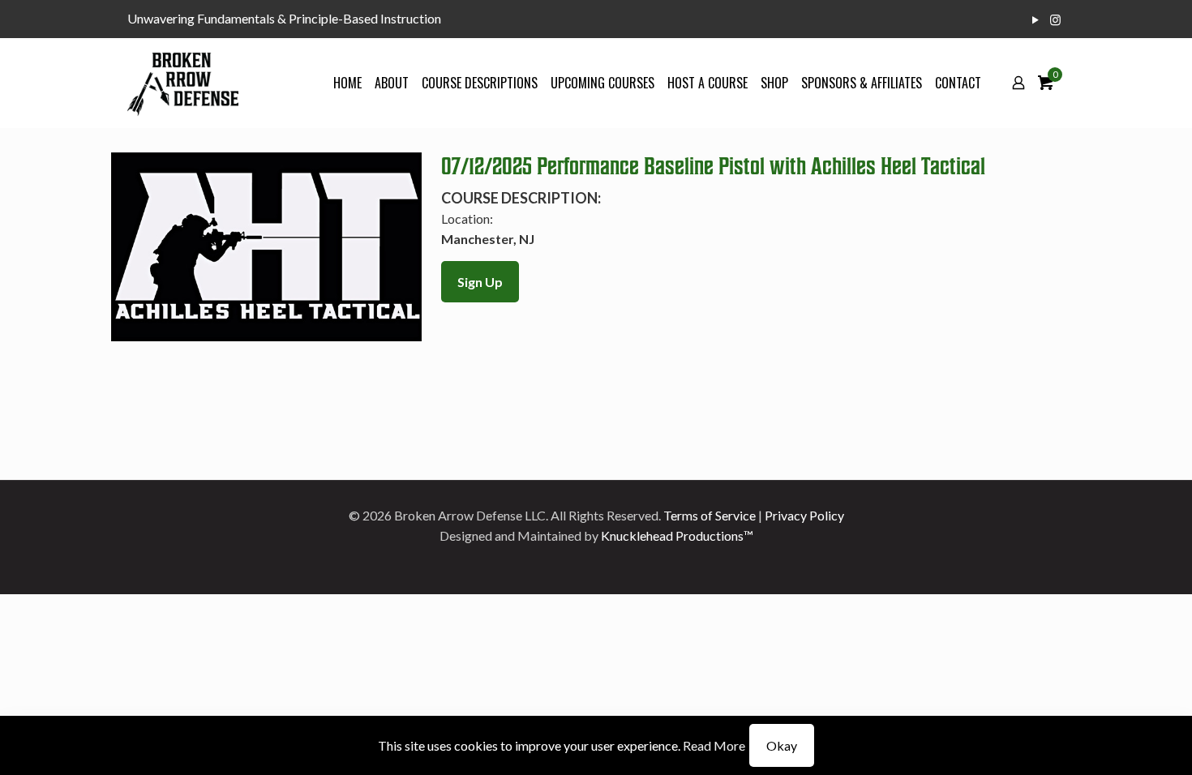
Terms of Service (709, 515)
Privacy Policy (804, 515)
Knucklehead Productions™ (677, 535)
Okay (781, 745)
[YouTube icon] (1035, 19)
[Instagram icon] (1055, 19)
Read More (714, 745)
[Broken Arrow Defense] (182, 82)
